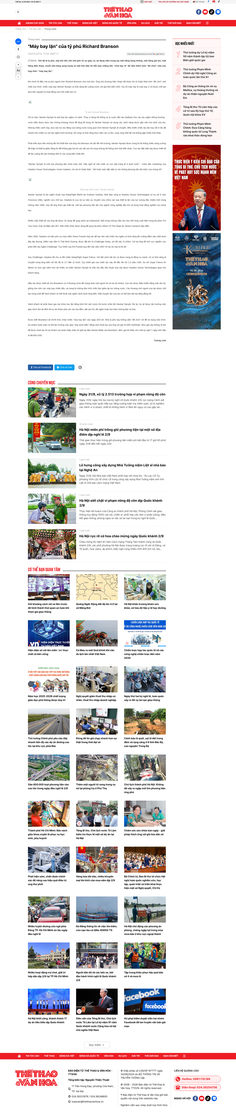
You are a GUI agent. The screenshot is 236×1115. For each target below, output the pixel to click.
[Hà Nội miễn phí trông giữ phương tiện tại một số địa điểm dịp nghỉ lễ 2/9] (52, 438)
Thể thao (72, 23)
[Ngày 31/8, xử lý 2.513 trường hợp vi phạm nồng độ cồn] (52, 402)
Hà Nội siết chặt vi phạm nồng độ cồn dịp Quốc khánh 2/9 (120, 503)
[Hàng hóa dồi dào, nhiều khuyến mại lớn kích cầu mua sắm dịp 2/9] (97, 860)
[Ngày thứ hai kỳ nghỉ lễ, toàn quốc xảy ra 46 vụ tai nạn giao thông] (145, 679)
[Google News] (146, 55)
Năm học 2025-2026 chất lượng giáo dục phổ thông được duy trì (47, 698)
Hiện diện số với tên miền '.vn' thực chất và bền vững (48, 652)
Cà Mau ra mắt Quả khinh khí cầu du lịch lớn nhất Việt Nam (95, 652)
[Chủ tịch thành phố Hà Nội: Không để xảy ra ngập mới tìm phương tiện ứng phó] (145, 767)
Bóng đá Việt (90, 23)
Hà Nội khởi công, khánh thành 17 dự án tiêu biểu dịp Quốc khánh (47, 1020)
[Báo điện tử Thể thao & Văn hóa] (118, 12)
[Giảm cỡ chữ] (18, 76)
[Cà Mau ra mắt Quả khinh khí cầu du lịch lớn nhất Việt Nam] (97, 633)
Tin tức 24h (55, 23)
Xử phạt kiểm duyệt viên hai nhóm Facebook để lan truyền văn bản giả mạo (145, 1022)
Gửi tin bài (200, 2)
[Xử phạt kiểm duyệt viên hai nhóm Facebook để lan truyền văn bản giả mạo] (145, 1002)
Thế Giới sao (174, 23)
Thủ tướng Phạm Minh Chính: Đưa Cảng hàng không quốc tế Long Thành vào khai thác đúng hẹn (200, 129)
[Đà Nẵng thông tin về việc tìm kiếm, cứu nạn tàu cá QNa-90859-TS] (97, 909)
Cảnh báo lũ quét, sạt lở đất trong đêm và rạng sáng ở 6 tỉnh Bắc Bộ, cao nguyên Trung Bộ (143, 742)
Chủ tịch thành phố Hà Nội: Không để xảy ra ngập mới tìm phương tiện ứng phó (144, 788)
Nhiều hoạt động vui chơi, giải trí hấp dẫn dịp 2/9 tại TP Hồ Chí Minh (48, 974)
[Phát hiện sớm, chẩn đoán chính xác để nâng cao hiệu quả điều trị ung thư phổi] (49, 860)
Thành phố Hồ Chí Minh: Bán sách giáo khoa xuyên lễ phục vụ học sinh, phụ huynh (47, 834)
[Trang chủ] (19, 23)
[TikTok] (220, 2)
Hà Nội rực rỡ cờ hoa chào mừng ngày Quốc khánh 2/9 (121, 536)
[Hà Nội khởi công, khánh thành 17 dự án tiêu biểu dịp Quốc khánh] (49, 1002)
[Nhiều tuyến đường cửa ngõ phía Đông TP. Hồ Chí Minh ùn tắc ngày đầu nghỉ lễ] (49, 909)
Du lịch (145, 23)
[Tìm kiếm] (18, 12)
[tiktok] (211, 12)
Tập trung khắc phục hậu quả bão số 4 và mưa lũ (143, 974)
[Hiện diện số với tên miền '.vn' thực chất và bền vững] (49, 633)
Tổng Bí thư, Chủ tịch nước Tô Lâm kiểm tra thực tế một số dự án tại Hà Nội (96, 834)
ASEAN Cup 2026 (35, 23)
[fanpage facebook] (198, 12)
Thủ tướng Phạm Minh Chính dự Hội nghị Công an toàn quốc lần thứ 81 (200, 73)
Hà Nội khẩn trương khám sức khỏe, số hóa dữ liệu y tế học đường (145, 606)
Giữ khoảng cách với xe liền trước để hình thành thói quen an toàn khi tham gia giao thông (48, 608)
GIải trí (158, 23)
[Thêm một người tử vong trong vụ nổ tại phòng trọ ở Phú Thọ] (97, 767)
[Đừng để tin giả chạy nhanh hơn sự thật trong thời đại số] (97, 721)
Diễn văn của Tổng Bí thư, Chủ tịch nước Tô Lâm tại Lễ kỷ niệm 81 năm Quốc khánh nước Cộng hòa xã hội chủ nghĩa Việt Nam (96, 1024)
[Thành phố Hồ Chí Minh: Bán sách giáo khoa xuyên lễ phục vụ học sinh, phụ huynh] (49, 814)
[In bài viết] (18, 57)
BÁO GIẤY (148, 2)
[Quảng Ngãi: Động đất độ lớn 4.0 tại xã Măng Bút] (97, 587)
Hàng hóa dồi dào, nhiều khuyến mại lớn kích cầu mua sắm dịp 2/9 (95, 878)
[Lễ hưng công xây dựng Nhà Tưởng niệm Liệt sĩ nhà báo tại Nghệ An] (52, 473)
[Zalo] (218, 12)
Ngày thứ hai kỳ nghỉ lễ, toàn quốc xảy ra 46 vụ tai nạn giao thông (144, 698)
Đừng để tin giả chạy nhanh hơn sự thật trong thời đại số (96, 740)
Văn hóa (131, 23)
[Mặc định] (18, 70)
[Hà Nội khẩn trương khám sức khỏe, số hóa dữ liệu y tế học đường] (145, 587)
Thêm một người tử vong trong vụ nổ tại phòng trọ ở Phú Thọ (95, 786)
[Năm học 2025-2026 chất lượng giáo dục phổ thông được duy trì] (49, 679)
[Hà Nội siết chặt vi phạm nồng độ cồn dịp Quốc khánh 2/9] (52, 509)
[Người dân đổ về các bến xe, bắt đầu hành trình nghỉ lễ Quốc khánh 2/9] (97, 955)
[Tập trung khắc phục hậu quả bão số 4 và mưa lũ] (145, 955)
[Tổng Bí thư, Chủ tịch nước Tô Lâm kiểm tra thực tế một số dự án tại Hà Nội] (97, 814)
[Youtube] (214, 2)
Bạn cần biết (193, 23)
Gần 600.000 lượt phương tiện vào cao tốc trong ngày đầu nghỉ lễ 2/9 (48, 786)
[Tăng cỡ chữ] (18, 64)
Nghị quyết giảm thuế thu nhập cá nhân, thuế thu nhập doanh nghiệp (96, 698)
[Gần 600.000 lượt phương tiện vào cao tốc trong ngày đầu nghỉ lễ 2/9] (49, 767)
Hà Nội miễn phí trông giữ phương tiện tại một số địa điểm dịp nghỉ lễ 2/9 (119, 432)
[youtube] (205, 12)
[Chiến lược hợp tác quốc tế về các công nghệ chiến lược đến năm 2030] (145, 633)
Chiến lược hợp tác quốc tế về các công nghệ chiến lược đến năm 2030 (144, 654)
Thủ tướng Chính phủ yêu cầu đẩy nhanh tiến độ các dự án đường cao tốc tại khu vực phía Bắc (48, 742)
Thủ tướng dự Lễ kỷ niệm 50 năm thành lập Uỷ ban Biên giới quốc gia (198, 56)
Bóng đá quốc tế (112, 23)
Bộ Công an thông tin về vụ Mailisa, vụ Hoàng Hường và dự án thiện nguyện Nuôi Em (200, 92)
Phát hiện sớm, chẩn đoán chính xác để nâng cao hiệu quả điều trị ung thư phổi (47, 880)
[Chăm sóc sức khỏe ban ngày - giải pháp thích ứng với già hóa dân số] (145, 814)
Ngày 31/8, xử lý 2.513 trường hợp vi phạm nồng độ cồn (122, 394)
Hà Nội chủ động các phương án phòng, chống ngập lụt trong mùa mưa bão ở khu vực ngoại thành (143, 930)
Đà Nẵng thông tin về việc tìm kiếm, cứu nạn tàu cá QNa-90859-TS (96, 928)
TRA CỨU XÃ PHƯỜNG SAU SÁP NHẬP (173, 2)
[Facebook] (208, 2)
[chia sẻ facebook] (18, 49)
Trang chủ (20, 29)
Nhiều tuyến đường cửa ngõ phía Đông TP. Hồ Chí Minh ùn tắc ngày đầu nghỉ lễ (47, 930)
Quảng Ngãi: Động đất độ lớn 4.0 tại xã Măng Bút (97, 606)
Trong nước (50, 29)
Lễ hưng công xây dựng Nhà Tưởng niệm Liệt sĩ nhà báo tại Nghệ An (122, 467)
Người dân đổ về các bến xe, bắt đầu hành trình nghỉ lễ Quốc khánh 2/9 (96, 976)
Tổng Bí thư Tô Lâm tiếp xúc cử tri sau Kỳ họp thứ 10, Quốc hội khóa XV (200, 110)
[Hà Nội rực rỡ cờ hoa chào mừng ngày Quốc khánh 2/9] (52, 544)
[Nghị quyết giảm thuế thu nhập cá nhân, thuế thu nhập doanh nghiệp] (97, 679)
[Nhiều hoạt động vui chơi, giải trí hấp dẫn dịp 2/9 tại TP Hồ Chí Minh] (49, 955)
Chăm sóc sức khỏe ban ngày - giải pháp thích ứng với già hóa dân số (144, 832)
